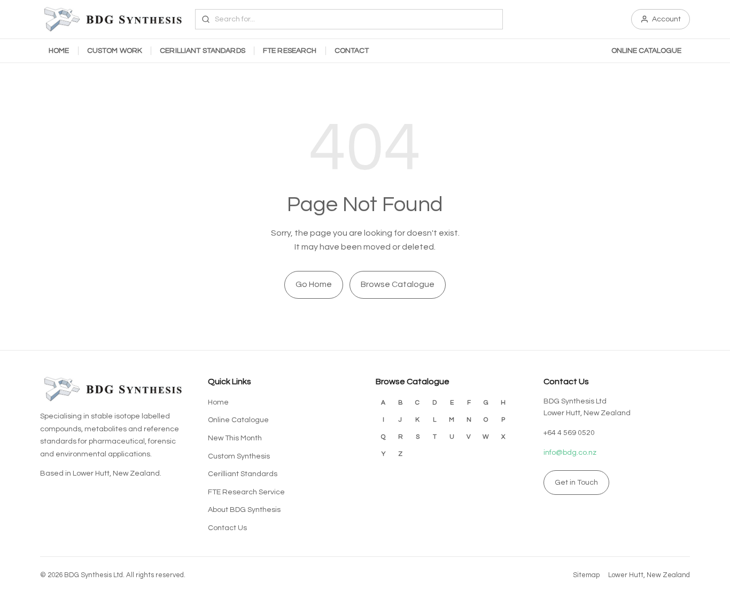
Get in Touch (576, 482)
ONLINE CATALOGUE (646, 51)
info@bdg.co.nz (569, 452)
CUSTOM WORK (115, 51)
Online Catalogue (238, 420)
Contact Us (227, 528)
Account (666, 19)
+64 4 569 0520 (569, 433)
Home (218, 402)
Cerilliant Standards (242, 474)
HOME (59, 51)
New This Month (235, 438)
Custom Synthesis (239, 456)
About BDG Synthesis (244, 510)
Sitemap (586, 575)
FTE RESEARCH (290, 51)
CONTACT (352, 51)
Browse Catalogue (397, 284)
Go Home (314, 284)
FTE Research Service (246, 492)
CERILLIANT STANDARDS (202, 51)
